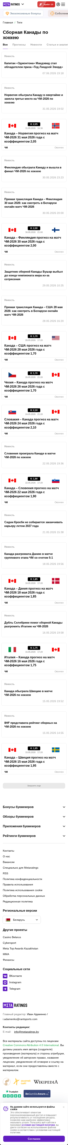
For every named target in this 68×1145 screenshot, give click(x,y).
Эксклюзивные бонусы (25, 13)
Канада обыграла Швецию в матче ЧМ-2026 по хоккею (28, 692)
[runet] (6, 1082)
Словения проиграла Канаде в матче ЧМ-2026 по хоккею (30, 455)
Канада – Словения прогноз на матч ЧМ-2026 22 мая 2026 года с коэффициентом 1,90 (31, 492)
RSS (5, 873)
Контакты (8, 850)
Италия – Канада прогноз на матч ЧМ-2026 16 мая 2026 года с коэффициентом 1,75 (29, 661)
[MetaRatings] (15, 1005)
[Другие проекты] (13, 4)
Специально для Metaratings (20, 867)
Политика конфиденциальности (22, 879)
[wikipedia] (46, 1082)
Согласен (34, 1138)
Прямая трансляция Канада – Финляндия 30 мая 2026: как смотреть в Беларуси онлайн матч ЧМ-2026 (33, 202)
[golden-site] (21, 1082)
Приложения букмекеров (22, 826)
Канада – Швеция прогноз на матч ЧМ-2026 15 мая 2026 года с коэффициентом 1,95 (30, 761)
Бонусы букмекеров (18, 807)
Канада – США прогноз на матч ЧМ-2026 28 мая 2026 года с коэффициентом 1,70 (27, 349)
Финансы (8, 959)
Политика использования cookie (22, 890)
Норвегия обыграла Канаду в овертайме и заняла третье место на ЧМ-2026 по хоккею (33, 98)
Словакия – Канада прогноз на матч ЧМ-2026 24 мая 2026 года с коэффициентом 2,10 (31, 423)
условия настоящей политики (38, 1125)
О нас (6, 856)
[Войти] (58, 4)
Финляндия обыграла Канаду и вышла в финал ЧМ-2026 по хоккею (32, 169)
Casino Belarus (12, 937)
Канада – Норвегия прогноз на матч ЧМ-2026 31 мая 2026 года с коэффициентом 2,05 (31, 137)
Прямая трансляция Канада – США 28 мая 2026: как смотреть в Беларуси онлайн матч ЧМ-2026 (33, 310)
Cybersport (9, 942)
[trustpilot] (12, 1094)
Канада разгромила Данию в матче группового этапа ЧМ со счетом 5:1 (28, 555)
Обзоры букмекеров (18, 816)
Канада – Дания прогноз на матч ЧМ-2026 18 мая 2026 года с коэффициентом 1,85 (28, 592)
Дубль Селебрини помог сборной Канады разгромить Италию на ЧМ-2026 (33, 624)
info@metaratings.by (26, 1031)
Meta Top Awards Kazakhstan (20, 948)
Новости (36, 44)
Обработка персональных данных (24, 895)
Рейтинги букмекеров (19, 835)
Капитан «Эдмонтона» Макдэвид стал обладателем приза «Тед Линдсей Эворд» (33, 65)
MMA (6, 954)
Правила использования (18, 884)
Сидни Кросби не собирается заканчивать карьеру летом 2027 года (33, 523)
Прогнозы (19, 44)
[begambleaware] (37, 1094)
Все (5, 44)
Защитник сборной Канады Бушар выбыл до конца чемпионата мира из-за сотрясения (33, 275)
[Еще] (63, 4)
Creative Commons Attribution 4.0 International (31, 1045)
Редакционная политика (18, 901)
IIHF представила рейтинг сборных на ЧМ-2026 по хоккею (30, 724)
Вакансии (9, 862)
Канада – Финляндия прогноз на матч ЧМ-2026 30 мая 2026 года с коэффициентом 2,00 (32, 241)
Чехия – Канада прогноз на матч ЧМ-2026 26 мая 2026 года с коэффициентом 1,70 (28, 386)
